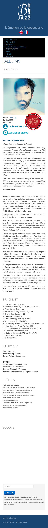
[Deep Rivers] (23, 96)
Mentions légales (9, 518)
